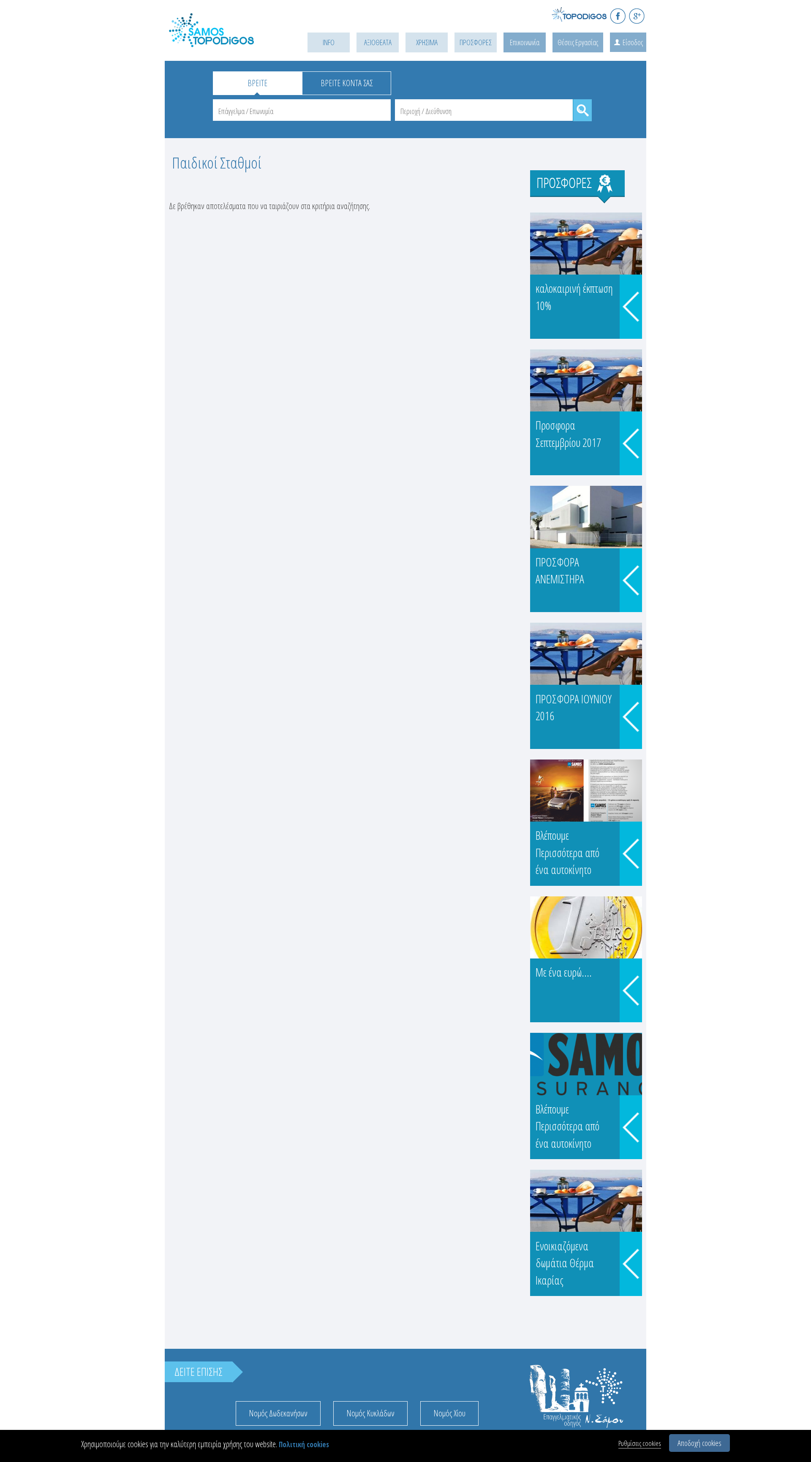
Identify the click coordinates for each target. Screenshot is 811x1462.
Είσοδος (633, 42)
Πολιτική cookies (304, 1444)
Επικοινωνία (524, 42)
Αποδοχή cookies (699, 1442)
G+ (636, 15)
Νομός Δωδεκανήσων (278, 1413)
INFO (329, 42)
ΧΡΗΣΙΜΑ (427, 42)
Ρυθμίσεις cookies (639, 1443)
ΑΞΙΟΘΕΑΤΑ (378, 42)
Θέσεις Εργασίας (578, 42)
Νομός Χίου (449, 1413)
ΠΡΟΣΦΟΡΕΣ (476, 42)
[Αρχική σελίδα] (224, 40)
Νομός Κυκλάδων (370, 1413)
